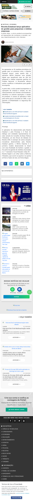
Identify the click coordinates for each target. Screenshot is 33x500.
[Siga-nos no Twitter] (19, 420)
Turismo (5, 461)
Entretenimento (8, 440)
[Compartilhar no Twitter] (11, 164)
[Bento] (16, 17)
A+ (30, 64)
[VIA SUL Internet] (16, 192)
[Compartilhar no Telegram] (22, 164)
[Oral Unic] (16, 305)
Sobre (4, 479)
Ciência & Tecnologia (10, 429)
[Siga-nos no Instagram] (14, 420)
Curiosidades (7, 431)
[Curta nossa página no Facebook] (10, 420)
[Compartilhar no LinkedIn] (27, 164)
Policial (5, 448)
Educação (6, 437)
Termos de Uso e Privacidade (13, 476)
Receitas (5, 451)
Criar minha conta (17, 409)
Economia (6, 434)
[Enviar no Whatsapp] (16, 164)
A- (24, 64)
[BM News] (11, 6)
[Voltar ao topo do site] (30, 275)
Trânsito (5, 459)
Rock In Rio (6, 453)
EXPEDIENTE (6, 473)
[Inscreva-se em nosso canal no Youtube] (23, 420)
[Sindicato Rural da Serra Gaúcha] (16, 310)
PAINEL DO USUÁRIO (9, 471)
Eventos (5, 442)
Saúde (4, 456)
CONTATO (5, 468)
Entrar (4, 1)
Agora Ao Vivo (25, 1)
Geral (4, 445)
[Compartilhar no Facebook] (5, 164)
